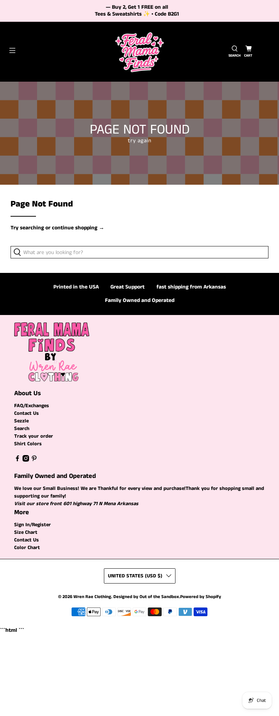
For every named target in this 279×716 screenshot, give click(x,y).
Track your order (33, 436)
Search (21, 428)
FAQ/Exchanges (31, 405)
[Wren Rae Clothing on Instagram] (26, 460)
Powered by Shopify (200, 597)
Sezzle (21, 421)
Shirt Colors (28, 443)
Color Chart (27, 547)
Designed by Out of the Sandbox (146, 597)
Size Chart (25, 532)
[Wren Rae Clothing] (139, 52)
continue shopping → (78, 228)
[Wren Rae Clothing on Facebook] (17, 460)
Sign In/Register (32, 524)
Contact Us (26, 413)
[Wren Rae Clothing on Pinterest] (34, 460)
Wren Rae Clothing (92, 597)
